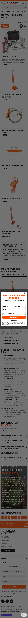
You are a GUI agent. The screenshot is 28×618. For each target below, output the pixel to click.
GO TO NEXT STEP (14, 317)
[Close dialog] (25, 293)
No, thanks (14, 320)
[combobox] (4, 313)
